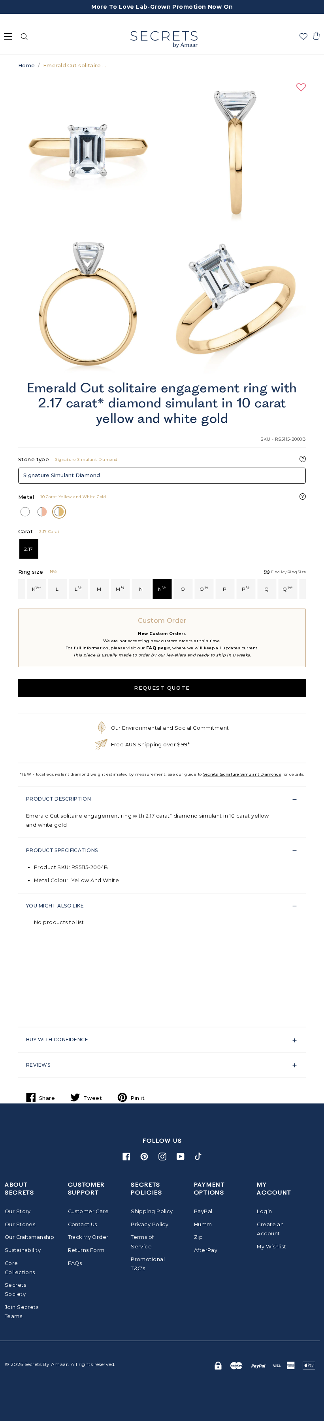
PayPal (203, 1211)
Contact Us (82, 1224)
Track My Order (88, 1237)
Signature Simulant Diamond (61, 475)
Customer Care (88, 1211)
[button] (316, 36)
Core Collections (20, 1267)
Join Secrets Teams (21, 1311)
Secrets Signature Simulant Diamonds (242, 774)
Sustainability (23, 1250)
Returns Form (86, 1250)
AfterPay (205, 1250)
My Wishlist (271, 1247)
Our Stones (20, 1224)
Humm (203, 1224)
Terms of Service (142, 1241)
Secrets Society (15, 1289)
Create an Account (270, 1228)
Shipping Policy (152, 1211)
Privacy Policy (149, 1224)
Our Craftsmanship (26, 1237)
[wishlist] (303, 36)
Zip (198, 1237)
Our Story (18, 1211)
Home (26, 65)
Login (264, 1211)
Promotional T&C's (148, 1263)
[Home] (164, 39)
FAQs (75, 1263)
